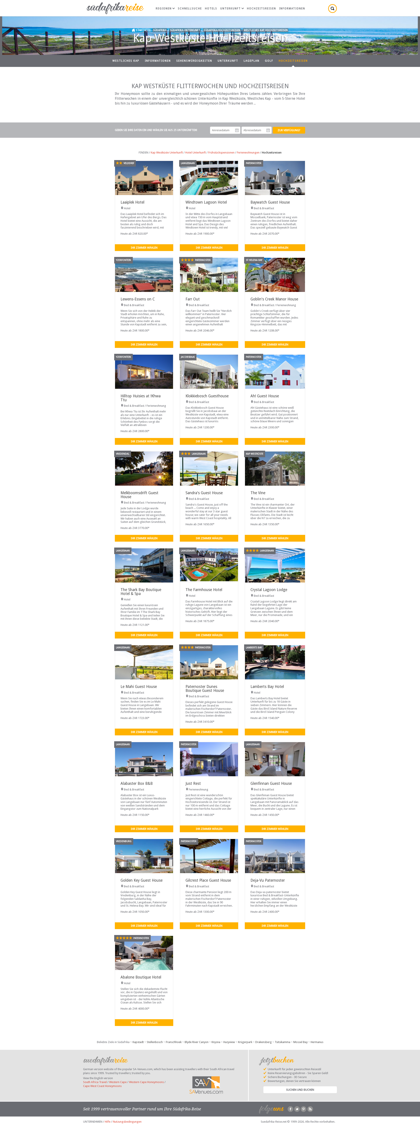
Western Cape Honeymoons (146, 1082)
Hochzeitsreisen (261, 8)
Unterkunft (230, 8)
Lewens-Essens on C (138, 299)
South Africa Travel (95, 1082)
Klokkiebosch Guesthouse (207, 396)
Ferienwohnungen (248, 152)
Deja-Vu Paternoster (267, 880)
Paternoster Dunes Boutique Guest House (205, 688)
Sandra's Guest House (204, 493)
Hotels (211, 8)
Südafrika (159, 30)
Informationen (292, 8)
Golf (269, 60)
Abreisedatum (268, 130)
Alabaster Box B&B (137, 783)
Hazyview (229, 1042)
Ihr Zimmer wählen (144, 247)
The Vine (257, 493)
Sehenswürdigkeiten (194, 60)
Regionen (164, 8)
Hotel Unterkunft (195, 152)
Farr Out (193, 299)
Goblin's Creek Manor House (274, 299)
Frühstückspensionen (221, 152)
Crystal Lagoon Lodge (268, 590)
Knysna (216, 1042)
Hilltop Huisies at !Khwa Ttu (141, 398)
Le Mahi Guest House (139, 686)
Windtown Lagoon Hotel (206, 202)
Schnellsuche (190, 8)
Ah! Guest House (264, 396)
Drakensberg (263, 1042)
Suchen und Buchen (300, 1089)
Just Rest (193, 783)
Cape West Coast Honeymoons (102, 1086)
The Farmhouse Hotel (204, 590)
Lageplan (251, 60)
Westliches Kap (125, 60)
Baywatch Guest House (270, 202)
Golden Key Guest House (142, 880)
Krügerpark (245, 1042)
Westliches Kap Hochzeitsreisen (266, 30)
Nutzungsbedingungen (127, 1121)
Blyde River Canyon (196, 1042)
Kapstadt (138, 1042)
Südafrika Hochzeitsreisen (222, 30)
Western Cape (118, 1082)
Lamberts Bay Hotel (267, 686)
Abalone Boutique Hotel (141, 977)
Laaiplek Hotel (132, 202)
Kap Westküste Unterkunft (167, 152)
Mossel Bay (300, 1042)
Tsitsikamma (282, 1042)
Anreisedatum (237, 130)
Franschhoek (174, 1042)
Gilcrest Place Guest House (208, 880)
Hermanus (317, 1042)
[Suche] (332, 8)
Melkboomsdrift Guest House (139, 495)
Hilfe (107, 1121)
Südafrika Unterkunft (185, 30)
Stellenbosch (155, 1042)
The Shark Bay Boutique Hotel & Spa (141, 592)
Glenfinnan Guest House (271, 783)
